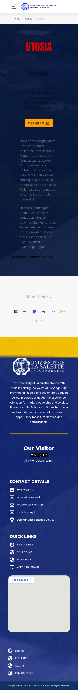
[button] (36, 320)
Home (16, 18)
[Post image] (25, 311)
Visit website (36, 123)
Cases (28, 18)
